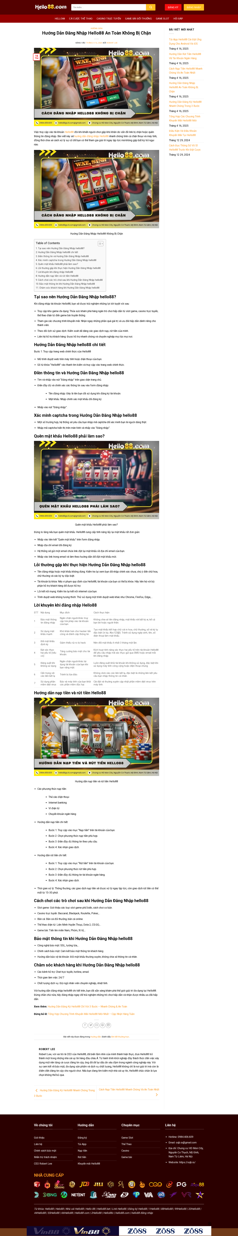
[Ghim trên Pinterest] (102, 1025)
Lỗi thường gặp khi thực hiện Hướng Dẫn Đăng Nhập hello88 (69, 268)
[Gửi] (150, 7)
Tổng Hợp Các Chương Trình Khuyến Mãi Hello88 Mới (184, 118)
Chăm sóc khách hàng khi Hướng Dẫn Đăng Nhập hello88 (69, 287)
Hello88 (60, 18)
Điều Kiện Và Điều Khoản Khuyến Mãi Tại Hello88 (183, 133)
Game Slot (162, 18)
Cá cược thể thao (80, 18)
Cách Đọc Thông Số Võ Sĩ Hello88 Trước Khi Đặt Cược (185, 147)
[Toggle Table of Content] (99, 243)
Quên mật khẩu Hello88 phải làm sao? (58, 264)
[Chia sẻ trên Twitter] (90, 1025)
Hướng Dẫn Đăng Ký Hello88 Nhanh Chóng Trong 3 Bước (185, 104)
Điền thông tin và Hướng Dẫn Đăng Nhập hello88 (63, 256)
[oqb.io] (50, 7)
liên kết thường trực (120, 1036)
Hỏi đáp (178, 18)
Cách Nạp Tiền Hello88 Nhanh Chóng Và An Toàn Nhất (185, 70)
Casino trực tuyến (109, 18)
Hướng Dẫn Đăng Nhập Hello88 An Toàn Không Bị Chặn (183, 87)
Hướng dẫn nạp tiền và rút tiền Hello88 (58, 276)
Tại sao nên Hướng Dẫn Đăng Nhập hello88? (61, 248)
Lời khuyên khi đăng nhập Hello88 (55, 272)
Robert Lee (112, 43)
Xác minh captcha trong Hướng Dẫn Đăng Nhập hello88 (67, 260)
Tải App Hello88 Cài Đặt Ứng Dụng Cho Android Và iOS (185, 41)
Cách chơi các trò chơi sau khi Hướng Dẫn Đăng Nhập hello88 (70, 280)
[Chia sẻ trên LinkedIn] (108, 1025)
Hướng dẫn (96, 28)
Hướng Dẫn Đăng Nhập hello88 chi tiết (58, 252)
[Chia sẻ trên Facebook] (85, 1025)
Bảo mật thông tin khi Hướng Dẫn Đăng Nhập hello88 (67, 284)
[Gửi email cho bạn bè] (96, 1025)
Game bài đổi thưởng (138, 18)
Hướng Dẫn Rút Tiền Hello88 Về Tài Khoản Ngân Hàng (185, 56)
